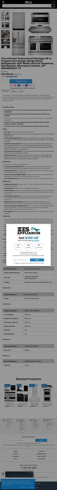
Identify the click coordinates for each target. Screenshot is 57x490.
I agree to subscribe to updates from (29, 263)
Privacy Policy (40, 263)
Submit (37, 260)
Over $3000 (35, 240)
